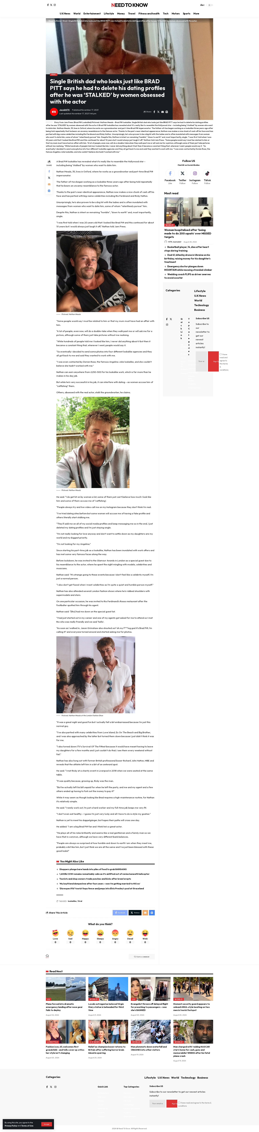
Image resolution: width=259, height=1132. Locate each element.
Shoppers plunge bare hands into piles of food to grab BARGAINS (93, 869)
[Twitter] (51, 5)
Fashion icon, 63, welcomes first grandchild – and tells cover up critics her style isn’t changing (65, 1049)
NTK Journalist (174, 242)
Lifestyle (200, 291)
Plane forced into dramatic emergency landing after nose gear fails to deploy (64, 1007)
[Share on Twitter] (158, 112)
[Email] (162, 112)
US (48, 999)
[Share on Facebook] (154, 112)
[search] (197, 5)
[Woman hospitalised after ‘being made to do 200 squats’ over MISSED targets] (188, 211)
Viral (53, 74)
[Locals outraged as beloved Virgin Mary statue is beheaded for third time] (108, 989)
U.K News (200, 295)
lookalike (72, 901)
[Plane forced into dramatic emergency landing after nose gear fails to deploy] (66, 989)
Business (199, 309)
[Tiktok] (207, 177)
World (169, 225)
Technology (201, 305)
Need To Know (129, 5)
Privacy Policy (11, 1125)
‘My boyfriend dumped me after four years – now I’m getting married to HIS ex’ (99, 883)
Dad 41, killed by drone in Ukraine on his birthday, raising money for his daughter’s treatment (187, 258)
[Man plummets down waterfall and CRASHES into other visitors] (151, 1032)
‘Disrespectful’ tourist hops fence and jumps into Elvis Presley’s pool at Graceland (101, 888)
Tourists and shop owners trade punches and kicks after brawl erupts (95, 878)
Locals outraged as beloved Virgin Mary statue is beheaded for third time (106, 1007)
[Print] (167, 112)
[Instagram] (54, 5)
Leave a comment (143, 957)
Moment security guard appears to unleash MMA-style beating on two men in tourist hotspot (191, 1007)
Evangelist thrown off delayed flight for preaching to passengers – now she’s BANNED (149, 1007)
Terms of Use (27, 1125)
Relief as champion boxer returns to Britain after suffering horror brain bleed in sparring (106, 1049)
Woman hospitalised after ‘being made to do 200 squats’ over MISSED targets (187, 233)
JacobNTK (64, 110)
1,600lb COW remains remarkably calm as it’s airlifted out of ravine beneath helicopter (104, 874)
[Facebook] (48, 5)
